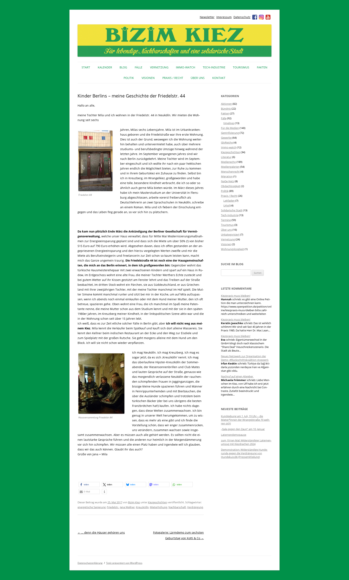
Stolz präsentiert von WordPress (124, 563)
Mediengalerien (230, 167)
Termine (226, 220)
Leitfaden (229, 200)
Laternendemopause (233, 435)
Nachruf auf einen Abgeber (237, 376)
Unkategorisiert (230, 234)
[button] (89, 484)
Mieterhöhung (158, 507)
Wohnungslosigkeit (232, 249)
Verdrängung (195, 507)
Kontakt (218, 78)
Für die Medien (230, 128)
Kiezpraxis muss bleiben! (235, 295)
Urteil (226, 205)
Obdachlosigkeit (230, 186)
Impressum (224, 17)
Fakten (262, 67)
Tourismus (241, 67)
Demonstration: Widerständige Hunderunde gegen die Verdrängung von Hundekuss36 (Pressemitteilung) (244, 453)
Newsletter (207, 17)
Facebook (254, 17)
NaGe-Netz (227, 181)
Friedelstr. (113, 507)
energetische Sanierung (92, 507)
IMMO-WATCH (185, 67)
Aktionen (226, 104)
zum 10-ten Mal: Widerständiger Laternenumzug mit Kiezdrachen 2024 (246, 442)
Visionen (148, 78)
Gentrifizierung (230, 133)
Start (86, 67)
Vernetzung (159, 67)
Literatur (226, 157)
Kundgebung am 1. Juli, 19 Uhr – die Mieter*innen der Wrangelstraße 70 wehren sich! (245, 419)
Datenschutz (241, 17)
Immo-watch (228, 147)
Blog (123, 67)
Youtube (268, 17)
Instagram (261, 17)
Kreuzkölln (142, 507)
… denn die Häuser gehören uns (101, 532)
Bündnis (226, 108)
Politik (129, 78)
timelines (228, 123)
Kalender (105, 67)
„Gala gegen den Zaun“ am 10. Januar (243, 429)
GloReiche (227, 142)
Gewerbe (226, 137)
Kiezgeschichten (157, 502)
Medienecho (228, 162)
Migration (227, 176)
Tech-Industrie (214, 67)
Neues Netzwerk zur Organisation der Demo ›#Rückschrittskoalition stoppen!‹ (245, 358)
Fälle (138, 67)
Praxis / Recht (172, 78)
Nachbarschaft (177, 507)
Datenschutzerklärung (90, 563)
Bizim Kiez (134, 502)
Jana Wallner (127, 507)
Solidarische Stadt (231, 210)
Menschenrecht (230, 171)
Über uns (198, 78)
